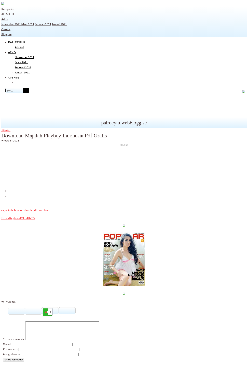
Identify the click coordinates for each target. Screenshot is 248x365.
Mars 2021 (27, 24)
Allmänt (8, 14)
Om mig (6, 29)
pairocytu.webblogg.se (124, 122)
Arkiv (4, 19)
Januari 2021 (59, 24)
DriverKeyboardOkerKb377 (18, 218)
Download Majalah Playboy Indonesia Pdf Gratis (54, 135)
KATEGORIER (16, 42)
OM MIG (13, 77)
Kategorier (7, 8)
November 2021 (11, 24)
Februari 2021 (43, 24)
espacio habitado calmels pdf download (25, 210)
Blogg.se (6, 34)
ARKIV (12, 52)
